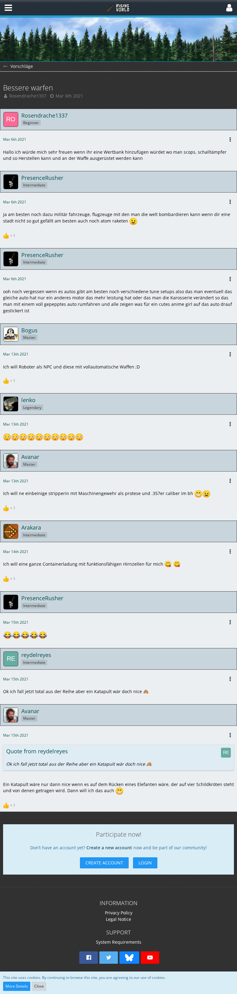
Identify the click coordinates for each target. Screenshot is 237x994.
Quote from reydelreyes (37, 751)
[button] (8, 8)
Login (145, 863)
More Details (17, 986)
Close (39, 986)
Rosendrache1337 (27, 96)
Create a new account (109, 848)
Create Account (104, 863)
